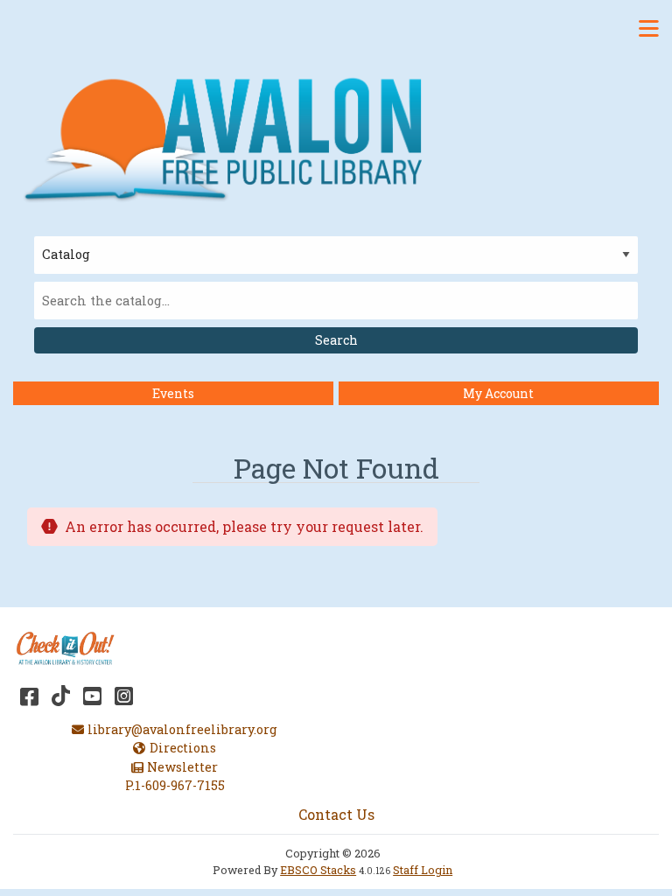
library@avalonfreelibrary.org (182, 729)
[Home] (232, 136)
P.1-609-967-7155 (175, 785)
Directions (182, 747)
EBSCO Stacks (318, 870)
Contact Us (336, 814)
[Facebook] (29, 696)
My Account (498, 393)
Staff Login (422, 870)
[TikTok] (61, 696)
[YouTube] (92, 696)
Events (173, 393)
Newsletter (182, 767)
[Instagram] (124, 696)
